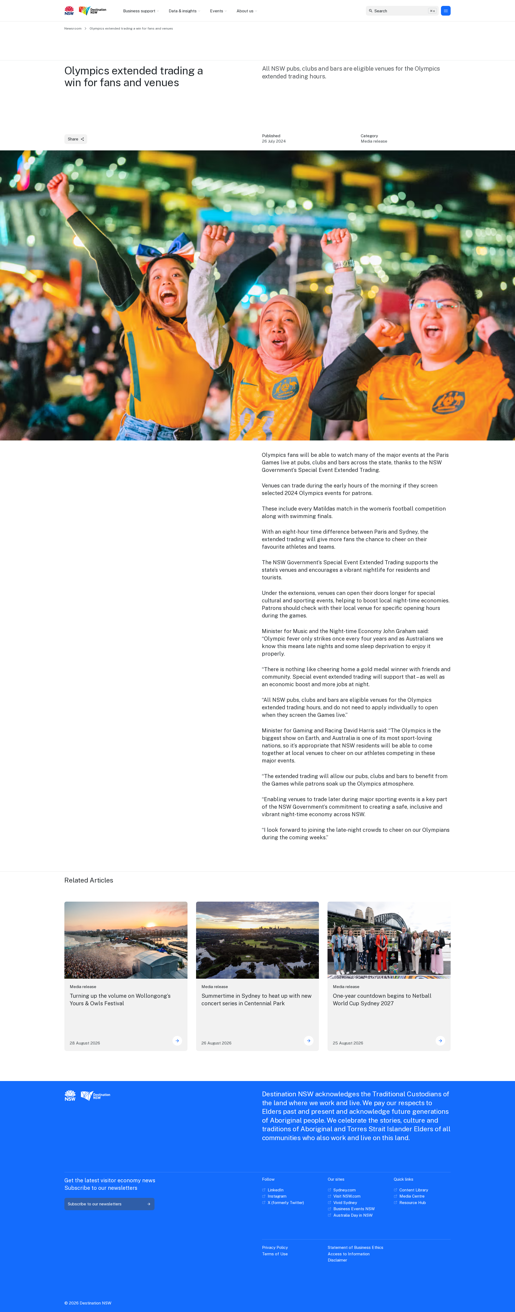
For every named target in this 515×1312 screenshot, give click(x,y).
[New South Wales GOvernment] (69, 11)
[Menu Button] (446, 11)
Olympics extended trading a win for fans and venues (131, 28)
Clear (430, 11)
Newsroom (73, 28)
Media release (83, 986)
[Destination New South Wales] (93, 11)
